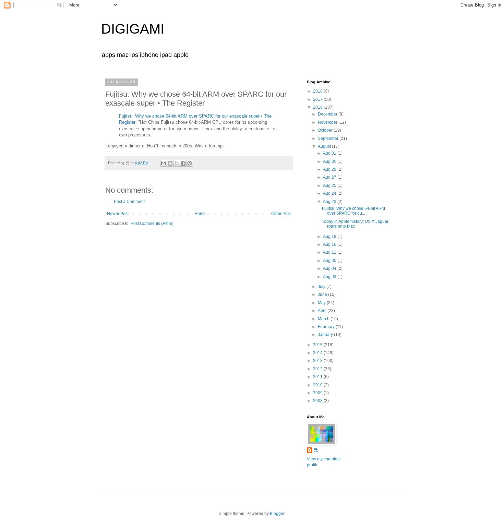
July (322, 286)
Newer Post (118, 213)
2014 (318, 352)
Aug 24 (330, 193)
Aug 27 (330, 177)
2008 (318, 400)
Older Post (281, 213)
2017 (318, 99)
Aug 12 (330, 252)
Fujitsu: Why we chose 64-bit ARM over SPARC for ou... (353, 211)
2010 (318, 385)
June (323, 294)
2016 (318, 107)
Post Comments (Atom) (152, 223)
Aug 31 (330, 153)
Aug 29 (330, 169)
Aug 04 (330, 268)
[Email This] (163, 163)
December (328, 114)
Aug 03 (330, 276)
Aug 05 (330, 260)
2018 (318, 91)
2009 (318, 392)
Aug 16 (330, 244)
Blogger (277, 513)
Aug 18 (330, 236)
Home (200, 213)
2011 (318, 376)
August (325, 146)
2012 (318, 368)
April (322, 310)
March (324, 318)
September (328, 138)
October (326, 130)
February (327, 326)
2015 (318, 344)
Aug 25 (330, 185)
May (322, 302)
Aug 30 (330, 161)
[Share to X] (176, 163)
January (326, 334)
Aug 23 (330, 201)
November (328, 122)
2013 (318, 360)
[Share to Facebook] (183, 163)
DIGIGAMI (132, 28)
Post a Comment (129, 201)
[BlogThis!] (170, 163)
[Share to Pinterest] (189, 163)
